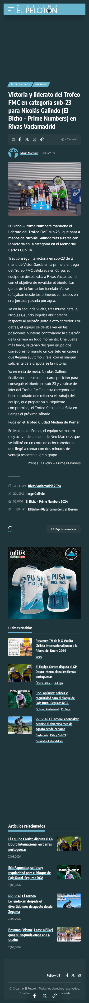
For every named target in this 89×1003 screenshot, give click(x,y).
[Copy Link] (41, 139)
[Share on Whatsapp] (34, 139)
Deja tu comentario (66, 529)
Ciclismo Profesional (47, 709)
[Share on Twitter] (27, 139)
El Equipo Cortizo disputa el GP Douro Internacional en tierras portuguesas (56, 672)
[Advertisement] (44, 46)
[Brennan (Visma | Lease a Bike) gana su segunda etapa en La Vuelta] (69, 934)
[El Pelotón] (38, 10)
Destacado (42, 735)
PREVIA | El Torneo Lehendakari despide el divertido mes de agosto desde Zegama (57, 724)
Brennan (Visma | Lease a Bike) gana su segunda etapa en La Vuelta (30, 935)
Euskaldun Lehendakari (49, 741)
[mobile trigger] (12, 9)
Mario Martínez (29, 153)
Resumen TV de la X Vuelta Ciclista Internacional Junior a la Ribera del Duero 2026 (57, 646)
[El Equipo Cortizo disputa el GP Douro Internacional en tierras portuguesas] (20, 673)
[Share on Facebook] (19, 139)
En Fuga (41, 84)
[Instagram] (79, 975)
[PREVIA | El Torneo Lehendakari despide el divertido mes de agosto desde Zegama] (20, 725)
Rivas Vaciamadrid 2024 (44, 486)
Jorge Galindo (36, 494)
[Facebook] (67, 975)
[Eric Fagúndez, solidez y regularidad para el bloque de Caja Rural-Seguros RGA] (20, 699)
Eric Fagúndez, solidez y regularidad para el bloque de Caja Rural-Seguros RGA (55, 698)
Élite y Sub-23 (20, 84)
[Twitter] (73, 975)
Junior (39, 657)
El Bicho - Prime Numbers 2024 (47, 501)
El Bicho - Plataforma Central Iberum (53, 509)
